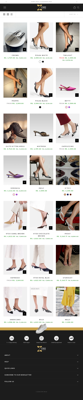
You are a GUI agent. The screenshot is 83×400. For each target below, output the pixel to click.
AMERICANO (15, 319)
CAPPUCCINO (68, 146)
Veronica (15, 188)
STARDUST (68, 278)
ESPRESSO (15, 278)
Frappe (15, 101)
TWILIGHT (67, 55)
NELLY (67, 319)
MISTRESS (41, 146)
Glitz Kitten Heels (15, 146)
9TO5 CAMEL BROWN (15, 234)
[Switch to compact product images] (12, 14)
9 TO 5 (68, 188)
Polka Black (41, 101)
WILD (41, 319)
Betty (68, 101)
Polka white (41, 55)
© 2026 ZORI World (41, 391)
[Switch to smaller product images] (8, 14)
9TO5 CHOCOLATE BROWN (41, 235)
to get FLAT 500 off (41, 1)
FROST (68, 234)
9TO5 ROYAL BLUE (41, 278)
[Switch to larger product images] (4, 14)
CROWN (15, 55)
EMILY (41, 188)
